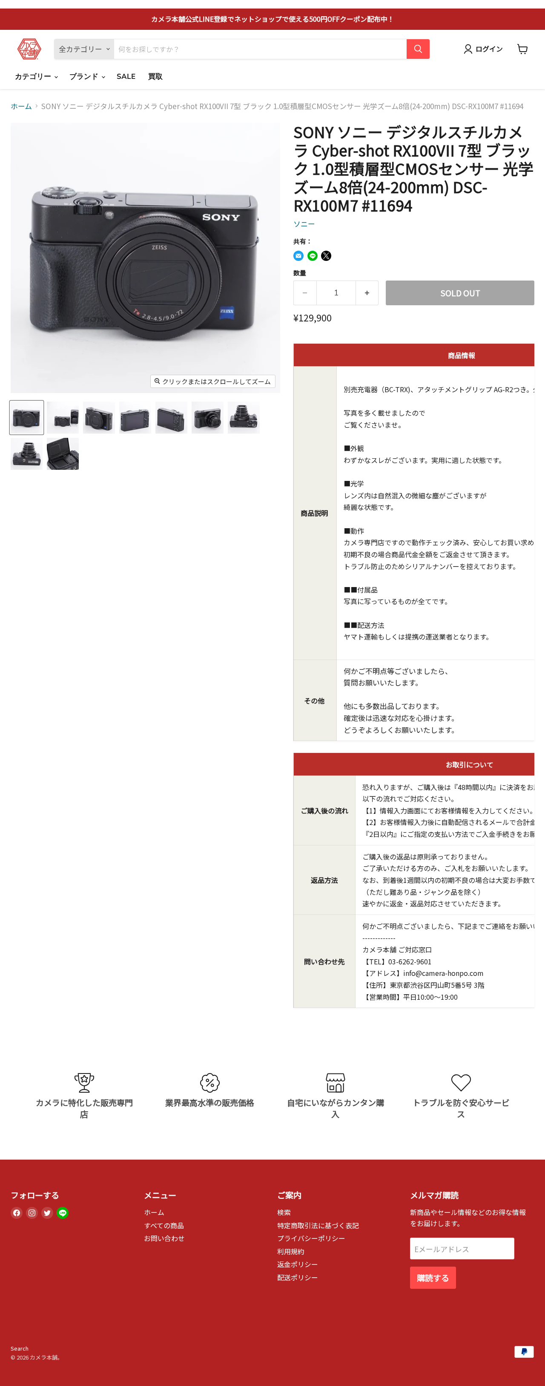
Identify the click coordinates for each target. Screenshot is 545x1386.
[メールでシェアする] (298, 256)
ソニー (304, 223)
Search (20, 1348)
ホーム (21, 106)
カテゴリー (34, 76)
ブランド (84, 76)
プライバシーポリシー (311, 1238)
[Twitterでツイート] (326, 256)
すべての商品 (164, 1225)
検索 (284, 1212)
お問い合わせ (164, 1238)
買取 (155, 76)
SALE (126, 76)
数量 (299, 272)
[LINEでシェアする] (312, 256)
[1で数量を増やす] (367, 293)
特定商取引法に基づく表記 (318, 1225)
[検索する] (418, 49)
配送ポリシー (297, 1277)
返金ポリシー (297, 1264)
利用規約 (290, 1251)
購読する (433, 1278)
